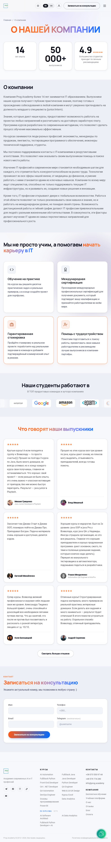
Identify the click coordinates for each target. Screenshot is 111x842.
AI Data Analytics (69, 815)
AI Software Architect (45, 817)
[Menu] (105, 6)
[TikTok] (26, 789)
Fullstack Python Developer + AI (47, 824)
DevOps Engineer (47, 795)
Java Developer (69, 778)
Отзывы (90, 806)
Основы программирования (49, 800)
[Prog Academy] (5, 5)
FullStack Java (68, 774)
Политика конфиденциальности (85, 838)
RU (46, 6)
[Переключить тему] (38, 6)
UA (51, 6)
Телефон (61, 705)
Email (10, 718)
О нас (88, 802)
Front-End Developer (49, 782)
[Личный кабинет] (59, 6)
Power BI (44, 806)
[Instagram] (20, 789)
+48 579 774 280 (93, 779)
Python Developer (70, 782)
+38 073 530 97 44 (94, 774)
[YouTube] (6, 796)
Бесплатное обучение (96, 794)
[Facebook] (13, 789)
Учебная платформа (95, 798)
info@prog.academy (95, 783)
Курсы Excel (67, 795)
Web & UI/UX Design (71, 791)
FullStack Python (47, 778)
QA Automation (47, 791)
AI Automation (46, 774)
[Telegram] (6, 789)
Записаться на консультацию (82, 6)
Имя (10, 705)
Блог (88, 810)
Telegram (69, 718)
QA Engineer (67, 787)
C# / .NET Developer (49, 787)
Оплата (89, 814)
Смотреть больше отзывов (56, 653)
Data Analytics (68, 799)
